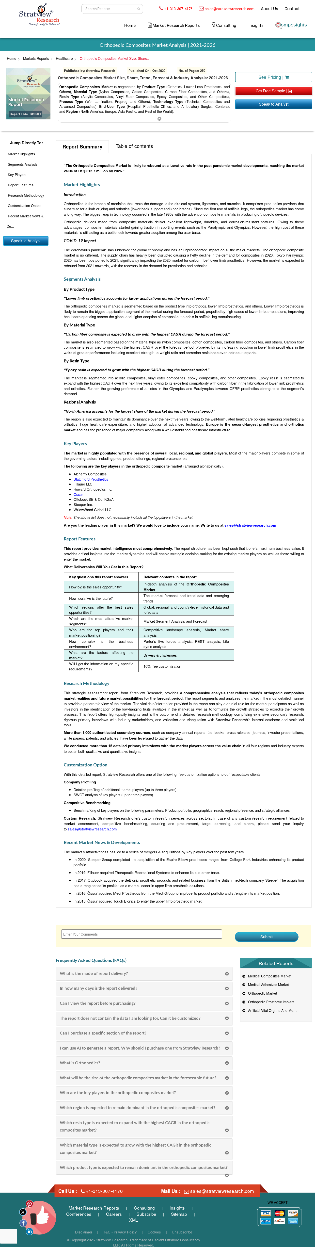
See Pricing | (271, 77)
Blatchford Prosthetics (91, 479)
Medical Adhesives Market (267, 984)
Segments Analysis (22, 164)
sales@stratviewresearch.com (229, 9)
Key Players (17, 174)
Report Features (20, 184)
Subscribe (146, 1214)
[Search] (138, 9)
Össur (78, 494)
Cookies (154, 1231)
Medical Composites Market (268, 975)
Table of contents (134, 145)
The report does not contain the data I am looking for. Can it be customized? (130, 1018)
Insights (256, 25)
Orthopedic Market (261, 993)
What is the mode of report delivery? (94, 974)
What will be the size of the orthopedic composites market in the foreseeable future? (138, 1078)
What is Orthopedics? (80, 1063)
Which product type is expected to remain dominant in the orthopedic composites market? (144, 1168)
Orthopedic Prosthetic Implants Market (277, 1001)
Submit (266, 936)
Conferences (78, 1214)
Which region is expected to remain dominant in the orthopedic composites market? (137, 1108)
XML (133, 1220)
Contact (292, 8)
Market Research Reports (94, 1208)
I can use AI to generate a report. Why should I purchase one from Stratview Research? (140, 1048)
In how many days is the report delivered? (98, 988)
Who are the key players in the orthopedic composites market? (118, 1093)
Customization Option (24, 205)
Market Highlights (21, 153)
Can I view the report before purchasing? (98, 1003)
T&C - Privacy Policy (120, 1231)
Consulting (226, 25)
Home (130, 25)
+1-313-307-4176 (178, 9)
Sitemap (179, 1214)
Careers (114, 1214)
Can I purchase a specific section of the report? (103, 1033)
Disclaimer (83, 1231)
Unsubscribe (182, 1231)
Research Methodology (26, 195)
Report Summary (82, 146)
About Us (269, 8)
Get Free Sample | (272, 91)
